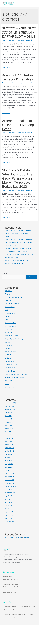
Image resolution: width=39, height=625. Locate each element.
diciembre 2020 (10, 521)
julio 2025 (8, 416)
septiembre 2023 (10, 451)
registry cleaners (10, 371)
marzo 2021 (9, 512)
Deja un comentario (8, 40)
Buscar (4, 273)
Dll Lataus (8, 316)
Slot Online (8, 380)
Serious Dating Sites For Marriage (16, 374)
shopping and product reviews (15, 377)
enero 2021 (8, 518)
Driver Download (10, 323)
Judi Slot (19, 83)
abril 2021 (8, 509)
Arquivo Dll (8, 294)
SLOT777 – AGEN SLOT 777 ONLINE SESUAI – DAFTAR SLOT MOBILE (19, 32)
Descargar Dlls (10, 313)
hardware (8, 348)
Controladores (9, 307)
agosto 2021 (9, 496)
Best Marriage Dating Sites (14, 297)
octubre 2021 (9, 489)
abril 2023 (8, 467)
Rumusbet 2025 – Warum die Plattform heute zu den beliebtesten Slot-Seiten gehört (18, 233)
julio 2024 (8, 432)
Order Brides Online (11, 364)
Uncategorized (10, 387)
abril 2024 (8, 441)
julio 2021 (8, 499)
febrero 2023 (9, 473)
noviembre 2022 (10, 476)
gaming (7, 342)
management (9, 361)
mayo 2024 (9, 438)
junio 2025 (8, 419)
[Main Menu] (35, 3)
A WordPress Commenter (13, 537)
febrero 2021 (9, 515)
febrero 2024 (9, 448)
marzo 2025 (9, 428)
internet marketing (11, 352)
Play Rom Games (10, 368)
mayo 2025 (9, 422)
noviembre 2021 (10, 486)
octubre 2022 (9, 480)
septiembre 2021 (10, 493)
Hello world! (28, 537)
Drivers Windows (10, 326)
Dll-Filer (7, 319)
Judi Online (8, 355)
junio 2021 (8, 502)
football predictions (11, 336)
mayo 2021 (8, 505)
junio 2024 (8, 435)
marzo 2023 (9, 470)
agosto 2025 (9, 412)
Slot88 (19, 40)
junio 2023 (8, 460)
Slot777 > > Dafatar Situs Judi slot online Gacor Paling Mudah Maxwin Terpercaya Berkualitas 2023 (17, 178)
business (8, 300)
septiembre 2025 (10, 409)
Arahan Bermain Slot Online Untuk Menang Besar (18, 125)
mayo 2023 (9, 464)
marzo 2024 (9, 444)
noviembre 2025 (10, 403)
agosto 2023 (9, 454)
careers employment (12, 303)
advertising (8, 291)
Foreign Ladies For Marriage (14, 339)
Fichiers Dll (8, 329)
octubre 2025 (9, 406)
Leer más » (6, 67)
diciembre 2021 (10, 483)
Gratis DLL (8, 345)
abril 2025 (8, 425)
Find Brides (8, 332)
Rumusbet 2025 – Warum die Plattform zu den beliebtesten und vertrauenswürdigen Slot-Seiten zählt (19, 242)
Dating (7, 310)
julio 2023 (8, 457)
